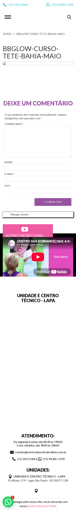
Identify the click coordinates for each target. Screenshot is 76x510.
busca (69, 17)
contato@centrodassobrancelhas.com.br (41, 452)
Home (7, 33)
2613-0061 (30, 459)
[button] (8, 501)
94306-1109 (65, 4)
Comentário (14, 124)
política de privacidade (41, 506)
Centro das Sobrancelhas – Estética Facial (38, 16)
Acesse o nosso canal (25, 235)
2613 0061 (21, 4)
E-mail (10, 174)
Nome (9, 162)
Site (7, 185)
